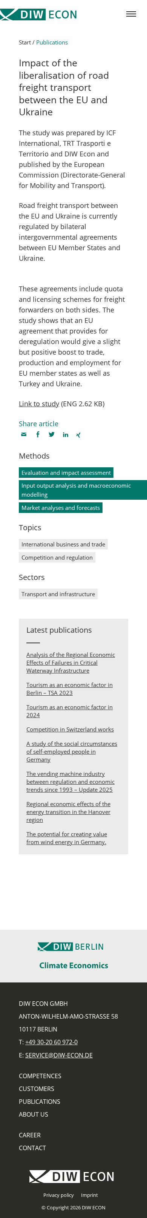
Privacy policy (58, 1195)
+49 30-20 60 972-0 (51, 1042)
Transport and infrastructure (58, 594)
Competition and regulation (57, 557)
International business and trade (63, 544)
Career (30, 1135)
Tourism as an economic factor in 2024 (69, 711)
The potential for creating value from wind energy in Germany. (66, 838)
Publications (52, 42)
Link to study (39, 403)
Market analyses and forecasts (60, 507)
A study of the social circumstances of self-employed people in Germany (71, 751)
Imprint (89, 1195)
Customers (36, 1089)
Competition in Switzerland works (70, 729)
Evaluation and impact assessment (66, 472)
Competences (40, 1076)
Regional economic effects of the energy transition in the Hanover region (68, 811)
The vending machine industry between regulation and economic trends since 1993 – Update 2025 (70, 781)
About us (33, 1114)
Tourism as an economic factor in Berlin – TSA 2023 (69, 688)
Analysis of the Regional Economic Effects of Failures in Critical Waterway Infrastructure (70, 662)
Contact (32, 1148)
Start (25, 42)
